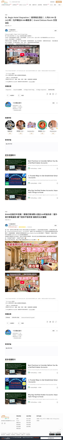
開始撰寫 (59, 2)
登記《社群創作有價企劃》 (20, 75)
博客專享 (45, 5)
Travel (10, 433)
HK (13, 433)
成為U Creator (22, 5)
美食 (55, 5)
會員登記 (52, 2)
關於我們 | (3, 434)
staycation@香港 (17, 89)
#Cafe (51, 418)
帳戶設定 (28, 420)
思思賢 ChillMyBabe (21, 131)
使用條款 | (13, 434)
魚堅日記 (10, 131)
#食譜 (47, 418)
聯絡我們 (28, 434)
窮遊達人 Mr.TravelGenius (42, 131)
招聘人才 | (23, 434)
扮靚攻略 (30, 79)
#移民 (38, 420)
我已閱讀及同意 (51, 438)
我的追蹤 (28, 424)
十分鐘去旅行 (12, 30)
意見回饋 (18, 426)
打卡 (13, 79)
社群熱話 (14, 5)
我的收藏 (28, 422)
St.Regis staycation (41, 89)
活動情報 (35, 79)
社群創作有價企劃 (5, 5)
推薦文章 (34, 5)
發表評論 (9, 144)
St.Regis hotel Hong (29, 89)
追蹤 (55, 30)
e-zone (28, 433)
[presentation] (5, 125)
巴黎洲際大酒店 (15, 317)
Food (21, 433)
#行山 (41, 418)
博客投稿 (18, 428)
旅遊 (6, 15)
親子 (22, 79)
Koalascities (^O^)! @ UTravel (31, 131)
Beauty (17, 433)
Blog (24, 433)
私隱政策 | (18, 434)
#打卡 (44, 418)
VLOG (51, 5)
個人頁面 (28, 418)
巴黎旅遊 (8, 317)
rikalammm (53, 131)
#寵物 (38, 418)
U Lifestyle (4, 433)
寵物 (26, 79)
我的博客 (28, 426)
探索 (30, 5)
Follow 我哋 (32, 81)
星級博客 (40, 5)
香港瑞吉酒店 (51, 89)
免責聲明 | (8, 434)
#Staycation (56, 418)
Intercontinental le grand (27, 317)
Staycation (8, 89)
